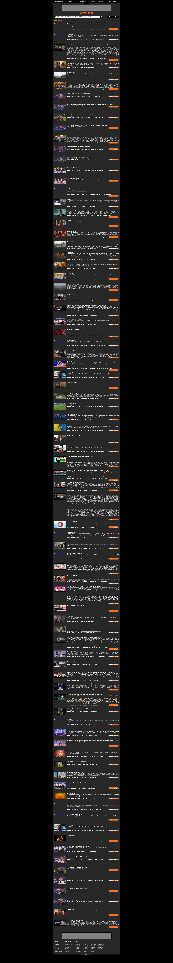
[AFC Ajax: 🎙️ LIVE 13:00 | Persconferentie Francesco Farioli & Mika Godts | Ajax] (60, 677)
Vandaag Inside (71, 189)
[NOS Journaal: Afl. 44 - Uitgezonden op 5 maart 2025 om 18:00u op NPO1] (60, 527)
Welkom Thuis (57, 948)
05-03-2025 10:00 (71, 756)
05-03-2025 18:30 (71, 420)
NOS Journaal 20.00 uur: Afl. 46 (74, 319)
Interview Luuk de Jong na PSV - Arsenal (77, 857)
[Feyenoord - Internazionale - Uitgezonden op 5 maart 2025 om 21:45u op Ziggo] (60, 183)
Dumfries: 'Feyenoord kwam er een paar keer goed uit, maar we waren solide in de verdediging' (90, 104)
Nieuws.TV (92, 39)
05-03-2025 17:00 (71, 602)
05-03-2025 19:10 (71, 358)
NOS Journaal (57, 950)
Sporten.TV (91, 96)
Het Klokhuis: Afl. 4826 (72, 393)
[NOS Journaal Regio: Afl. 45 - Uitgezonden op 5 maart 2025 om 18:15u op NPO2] (60, 451)
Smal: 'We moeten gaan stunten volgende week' (79, 146)
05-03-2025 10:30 (71, 735)
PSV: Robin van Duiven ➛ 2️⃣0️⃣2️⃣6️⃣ (75, 482)
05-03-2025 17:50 (71, 548)
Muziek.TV (92, 656)
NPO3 (78, 237)
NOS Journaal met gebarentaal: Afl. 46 (76, 783)
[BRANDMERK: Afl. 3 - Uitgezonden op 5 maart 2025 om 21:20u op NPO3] (60, 236)
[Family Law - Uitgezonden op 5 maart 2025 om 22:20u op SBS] (60, 67)
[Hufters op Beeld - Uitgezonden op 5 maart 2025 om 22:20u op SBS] (60, 78)
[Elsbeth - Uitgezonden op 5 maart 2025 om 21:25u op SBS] (60, 226)
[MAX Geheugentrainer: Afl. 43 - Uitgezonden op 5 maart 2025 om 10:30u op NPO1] (60, 735)
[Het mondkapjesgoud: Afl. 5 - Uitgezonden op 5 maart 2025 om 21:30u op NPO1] (60, 215)
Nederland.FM (71, 1)
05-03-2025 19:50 (71, 335)
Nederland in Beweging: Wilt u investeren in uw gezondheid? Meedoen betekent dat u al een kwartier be (92, 740)
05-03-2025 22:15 (71, 96)
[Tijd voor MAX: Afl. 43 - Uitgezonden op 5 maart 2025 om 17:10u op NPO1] (60, 581)
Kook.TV (85, 947)
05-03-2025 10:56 (71, 705)
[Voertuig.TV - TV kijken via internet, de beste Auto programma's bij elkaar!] (64, 1)
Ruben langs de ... (68, 944)
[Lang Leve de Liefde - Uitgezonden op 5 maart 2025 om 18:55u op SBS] (60, 388)
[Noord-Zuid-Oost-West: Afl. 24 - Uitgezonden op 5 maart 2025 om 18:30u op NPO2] (60, 430)
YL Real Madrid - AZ (71, 404)
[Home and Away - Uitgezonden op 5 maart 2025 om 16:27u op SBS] (60, 632)
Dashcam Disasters (71, 23)
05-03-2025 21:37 (71, 194)
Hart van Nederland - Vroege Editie (75, 553)
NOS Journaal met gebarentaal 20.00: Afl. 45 (78, 846)
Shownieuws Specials (72, 804)
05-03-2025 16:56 (71, 621)
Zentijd (66, 948)
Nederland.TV (83, 1)
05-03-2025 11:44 (71, 680)
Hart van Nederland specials (75, 814)
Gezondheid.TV (84, 746)
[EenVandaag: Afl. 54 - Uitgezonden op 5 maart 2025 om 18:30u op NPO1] (60, 420)
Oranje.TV (92, 300)
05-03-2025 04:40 (71, 830)
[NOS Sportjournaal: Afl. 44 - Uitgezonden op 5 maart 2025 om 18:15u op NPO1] (60, 441)
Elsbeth (69, 220)
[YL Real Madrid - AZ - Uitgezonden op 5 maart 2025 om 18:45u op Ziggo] (60, 409)
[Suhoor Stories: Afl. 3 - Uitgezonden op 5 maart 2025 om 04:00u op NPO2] (60, 841)
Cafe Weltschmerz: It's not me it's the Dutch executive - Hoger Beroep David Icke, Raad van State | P (91, 494)
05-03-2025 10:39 (71, 725)
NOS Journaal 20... (69, 950)
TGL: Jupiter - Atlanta (72, 661)
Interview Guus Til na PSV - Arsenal (75, 878)
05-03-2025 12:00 (71, 664)
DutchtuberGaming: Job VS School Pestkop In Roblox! (80, 456)
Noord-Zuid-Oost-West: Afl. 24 (74, 425)
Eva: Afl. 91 (69, 361)
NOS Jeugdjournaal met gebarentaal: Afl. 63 (78, 825)
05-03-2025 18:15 (71, 441)
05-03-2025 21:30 (71, 206)
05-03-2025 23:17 (71, 29)
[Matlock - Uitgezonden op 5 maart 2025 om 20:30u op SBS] (60, 268)
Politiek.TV (93, 950)
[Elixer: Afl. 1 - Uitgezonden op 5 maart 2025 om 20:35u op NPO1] (60, 258)
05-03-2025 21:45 (71, 181)
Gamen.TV (85, 467)
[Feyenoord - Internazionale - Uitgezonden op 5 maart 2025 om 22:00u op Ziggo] (60, 173)
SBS (78, 29)
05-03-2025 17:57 (71, 538)
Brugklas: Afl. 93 (71, 543)
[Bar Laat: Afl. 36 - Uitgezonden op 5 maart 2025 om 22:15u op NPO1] (60, 141)
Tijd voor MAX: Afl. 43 (72, 576)
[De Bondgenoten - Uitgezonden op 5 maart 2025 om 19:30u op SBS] (59, 340)
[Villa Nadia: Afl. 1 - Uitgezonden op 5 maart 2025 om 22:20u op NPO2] (60, 88)
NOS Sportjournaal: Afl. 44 (73, 435)
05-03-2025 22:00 (71, 149)
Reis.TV (92, 430)
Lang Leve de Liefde (72, 382)
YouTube (79, 58)
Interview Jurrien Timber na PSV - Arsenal (77, 888)
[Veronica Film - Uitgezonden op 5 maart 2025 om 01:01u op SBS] (60, 915)
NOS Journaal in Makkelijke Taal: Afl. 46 (76, 605)
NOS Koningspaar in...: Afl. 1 (73, 294)
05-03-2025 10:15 (71, 746)
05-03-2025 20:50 (71, 248)
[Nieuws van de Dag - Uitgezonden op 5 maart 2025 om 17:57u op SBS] (59, 532)
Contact (101, 1)
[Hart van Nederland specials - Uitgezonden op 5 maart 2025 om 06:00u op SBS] (61, 814)
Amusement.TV (84, 29)
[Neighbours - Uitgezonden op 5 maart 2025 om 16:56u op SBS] (60, 621)
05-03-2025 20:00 (71, 324)
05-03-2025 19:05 (71, 368)
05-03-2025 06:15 (71, 809)
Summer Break (58, 943)
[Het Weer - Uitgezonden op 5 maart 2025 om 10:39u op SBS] (57, 719)
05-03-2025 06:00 (71, 820)
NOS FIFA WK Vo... (68, 951)
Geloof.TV (84, 841)
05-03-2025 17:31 (71, 572)
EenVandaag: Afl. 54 (72, 414)
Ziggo (78, 96)
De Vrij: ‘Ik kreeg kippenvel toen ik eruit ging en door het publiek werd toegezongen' (87, 125)
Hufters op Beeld (71, 72)
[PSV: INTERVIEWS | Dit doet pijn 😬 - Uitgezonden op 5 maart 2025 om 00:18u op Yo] (60, 925)
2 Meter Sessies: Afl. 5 (72, 651)
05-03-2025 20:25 (71, 290)
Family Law (70, 62)
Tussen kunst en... (69, 953)
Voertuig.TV (92, 29)
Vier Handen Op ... (68, 946)
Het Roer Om (70, 273)
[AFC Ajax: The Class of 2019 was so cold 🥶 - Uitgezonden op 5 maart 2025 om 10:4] (60, 714)
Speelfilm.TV (101, 943)
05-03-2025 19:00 (71, 377)
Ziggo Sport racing (59, 953)
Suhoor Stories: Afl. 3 (72, 835)
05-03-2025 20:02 (71, 315)
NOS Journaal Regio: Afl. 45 (73, 446)
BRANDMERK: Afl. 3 (71, 231)
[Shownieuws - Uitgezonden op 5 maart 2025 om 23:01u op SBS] (57, 34)
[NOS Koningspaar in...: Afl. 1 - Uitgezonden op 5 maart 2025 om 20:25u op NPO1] (60, 300)
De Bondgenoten (71, 340)
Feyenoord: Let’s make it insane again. (76, 761)
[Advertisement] (86, 8)
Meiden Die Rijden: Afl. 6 (73, 284)
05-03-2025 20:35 (71, 259)
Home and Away (71, 626)
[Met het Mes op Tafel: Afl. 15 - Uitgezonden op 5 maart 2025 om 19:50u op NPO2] (60, 335)
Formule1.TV (86, 690)
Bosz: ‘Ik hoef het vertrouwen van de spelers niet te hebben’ (82, 899)
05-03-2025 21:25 (71, 226)
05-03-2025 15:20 (71, 656)
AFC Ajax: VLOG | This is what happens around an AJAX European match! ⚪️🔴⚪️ (86, 305)
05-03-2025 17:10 (71, 581)
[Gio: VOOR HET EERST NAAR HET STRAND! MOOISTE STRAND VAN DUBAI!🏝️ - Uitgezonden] (60, 569)
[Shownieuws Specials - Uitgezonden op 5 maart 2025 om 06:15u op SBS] (60, 804)
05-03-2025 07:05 (71, 799)
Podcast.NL (92, 1)
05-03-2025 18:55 (71, 388)
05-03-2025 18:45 (71, 398)
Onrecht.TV (99, 78)
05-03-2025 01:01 (71, 915)
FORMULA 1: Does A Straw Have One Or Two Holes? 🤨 (79, 684)
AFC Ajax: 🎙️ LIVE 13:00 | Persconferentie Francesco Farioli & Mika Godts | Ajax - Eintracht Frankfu (90, 672)
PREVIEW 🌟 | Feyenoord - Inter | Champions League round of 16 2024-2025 (85, 694)
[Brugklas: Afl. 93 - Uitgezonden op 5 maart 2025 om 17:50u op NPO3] (60, 548)
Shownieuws (70, 34)
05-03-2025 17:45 (71, 559)
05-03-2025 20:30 (71, 268)
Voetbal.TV (84, 96)
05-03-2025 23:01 (71, 39)
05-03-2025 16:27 (71, 632)
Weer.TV (83, 725)
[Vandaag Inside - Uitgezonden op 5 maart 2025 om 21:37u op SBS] (58, 189)
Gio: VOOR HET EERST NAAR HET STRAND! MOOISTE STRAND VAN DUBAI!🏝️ (84, 564)
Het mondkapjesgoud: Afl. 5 (74, 210)
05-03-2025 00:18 (71, 927)
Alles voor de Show (71, 751)
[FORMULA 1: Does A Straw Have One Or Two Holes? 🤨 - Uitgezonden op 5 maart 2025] (60, 689)
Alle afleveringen (101, 29)
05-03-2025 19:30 (71, 345)
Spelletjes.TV (93, 335)
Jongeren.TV (84, 377)
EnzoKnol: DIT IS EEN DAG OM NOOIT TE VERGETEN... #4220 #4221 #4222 (84, 637)
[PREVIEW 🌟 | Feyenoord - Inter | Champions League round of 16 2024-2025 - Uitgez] (60, 700)
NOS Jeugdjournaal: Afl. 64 (73, 372)
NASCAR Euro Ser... (58, 951)
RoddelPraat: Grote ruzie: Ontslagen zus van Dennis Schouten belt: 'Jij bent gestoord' (88, 470)
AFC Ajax (56, 946)
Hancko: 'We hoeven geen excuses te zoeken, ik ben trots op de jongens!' (84, 115)
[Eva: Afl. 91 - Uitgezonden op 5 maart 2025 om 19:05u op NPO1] (60, 367)
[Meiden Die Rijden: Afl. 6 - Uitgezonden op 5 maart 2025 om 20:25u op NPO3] (60, 289)
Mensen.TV (92, 78)
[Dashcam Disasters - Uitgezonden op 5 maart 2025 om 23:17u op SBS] (59, 23)
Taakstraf (57, 944)
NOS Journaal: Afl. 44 (72, 522)
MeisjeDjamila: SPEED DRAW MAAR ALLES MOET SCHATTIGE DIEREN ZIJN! (84, 586)
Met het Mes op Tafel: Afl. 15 (74, 329)
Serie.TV (83, 67)
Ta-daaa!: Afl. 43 (71, 793)
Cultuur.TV (78, 945)
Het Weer (69, 719)
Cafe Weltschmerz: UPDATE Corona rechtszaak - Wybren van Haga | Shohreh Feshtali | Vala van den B (91, 45)
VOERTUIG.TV (87, 13)
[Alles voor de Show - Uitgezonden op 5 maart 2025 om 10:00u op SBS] (60, 756)
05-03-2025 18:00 (71, 527)
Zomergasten (68, 947)
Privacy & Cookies (112, 1)
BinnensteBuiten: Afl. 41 (73, 351)
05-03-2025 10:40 (71, 711)
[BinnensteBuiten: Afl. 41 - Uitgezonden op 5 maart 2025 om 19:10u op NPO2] (60, 356)
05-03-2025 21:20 (71, 237)
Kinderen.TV (84, 799)
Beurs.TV (85, 58)
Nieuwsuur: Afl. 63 (71, 199)
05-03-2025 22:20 (71, 58)
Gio (55, 947)
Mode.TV (85, 951)
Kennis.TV (92, 215)
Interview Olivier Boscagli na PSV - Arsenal (77, 867)
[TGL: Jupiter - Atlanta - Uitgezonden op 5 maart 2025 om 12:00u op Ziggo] (60, 667)
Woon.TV (83, 279)
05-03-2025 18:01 (71, 478)
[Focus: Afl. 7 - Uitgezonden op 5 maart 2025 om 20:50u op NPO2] (60, 247)
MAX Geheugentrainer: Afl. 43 (74, 730)
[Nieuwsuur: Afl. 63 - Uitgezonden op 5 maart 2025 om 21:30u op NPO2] (60, 205)
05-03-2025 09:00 (71, 788)
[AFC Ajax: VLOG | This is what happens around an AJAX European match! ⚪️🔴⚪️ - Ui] (60, 310)
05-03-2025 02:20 (71, 851)
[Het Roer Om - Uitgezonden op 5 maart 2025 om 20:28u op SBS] (60, 279)
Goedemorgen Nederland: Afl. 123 (75, 772)
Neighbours (70, 616)
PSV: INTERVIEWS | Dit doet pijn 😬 (75, 920)
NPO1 (78, 143)
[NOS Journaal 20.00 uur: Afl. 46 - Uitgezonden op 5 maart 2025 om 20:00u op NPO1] (60, 324)
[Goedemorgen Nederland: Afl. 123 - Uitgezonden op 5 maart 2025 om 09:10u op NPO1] (60, 777)
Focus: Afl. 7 (70, 241)
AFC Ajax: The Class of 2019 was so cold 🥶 (77, 709)
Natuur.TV (93, 943)
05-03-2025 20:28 (71, 279)
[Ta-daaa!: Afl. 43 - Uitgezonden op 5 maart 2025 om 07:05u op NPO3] (60, 799)
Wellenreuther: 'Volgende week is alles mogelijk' (78, 93)
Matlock (69, 263)
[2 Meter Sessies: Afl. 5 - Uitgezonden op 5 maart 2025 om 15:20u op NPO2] (60, 656)
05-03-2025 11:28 (71, 690)
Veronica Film (70, 909)
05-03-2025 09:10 (71, 777)
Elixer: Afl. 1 (70, 252)
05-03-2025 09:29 (71, 764)
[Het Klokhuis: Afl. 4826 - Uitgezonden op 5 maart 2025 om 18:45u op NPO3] (60, 398)
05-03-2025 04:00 (71, 841)
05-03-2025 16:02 (71, 647)
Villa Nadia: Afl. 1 (71, 83)
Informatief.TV (92, 58)
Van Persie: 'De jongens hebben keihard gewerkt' (79, 157)
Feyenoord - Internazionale (73, 167)
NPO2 (78, 89)
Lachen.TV (85, 948)
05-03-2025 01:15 (71, 859)
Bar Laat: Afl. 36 (71, 136)
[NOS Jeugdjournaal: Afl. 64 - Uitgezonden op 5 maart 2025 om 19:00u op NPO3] (60, 377)
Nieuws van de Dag (71, 532)
